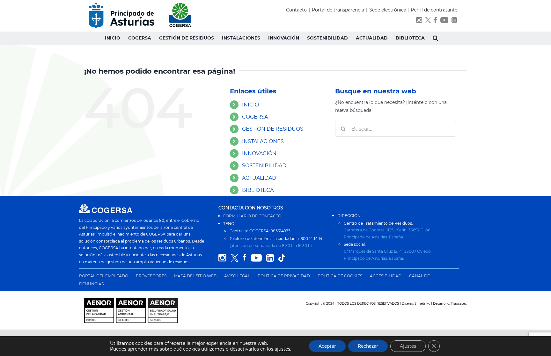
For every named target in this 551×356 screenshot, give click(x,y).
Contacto (296, 10)
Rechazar (368, 346)
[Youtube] (444, 21)
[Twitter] (428, 21)
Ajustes (408, 346)
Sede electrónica (387, 10)
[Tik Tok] (281, 258)
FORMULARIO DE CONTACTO (252, 216)
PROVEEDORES (151, 275)
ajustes (282, 349)
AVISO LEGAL (237, 275)
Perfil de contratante (434, 10)
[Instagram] (419, 21)
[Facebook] (435, 21)
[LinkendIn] (454, 21)
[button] (435, 38)
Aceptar (327, 346)
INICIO (250, 105)
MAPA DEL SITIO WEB (195, 275)
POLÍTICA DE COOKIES (340, 275)
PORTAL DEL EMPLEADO (103, 275)
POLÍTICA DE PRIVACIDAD (284, 275)
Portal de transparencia (338, 10)
